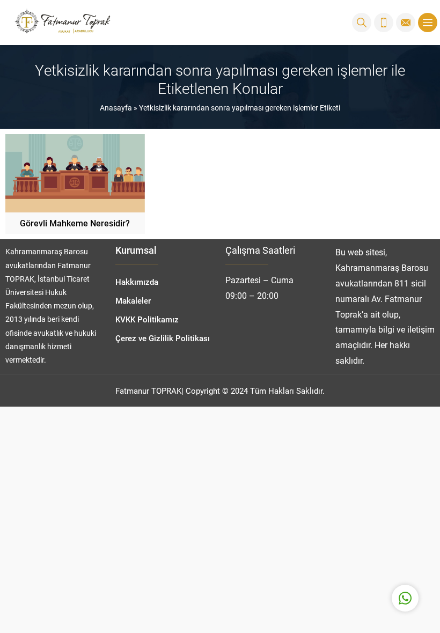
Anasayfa (116, 107)
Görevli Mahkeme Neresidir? (75, 223)
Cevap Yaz (338, 555)
